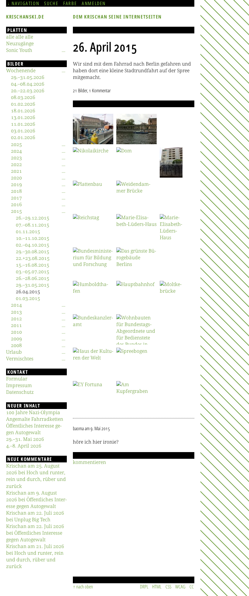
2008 (16, 345)
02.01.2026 (23, 137)
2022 (16, 164)
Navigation (25, 3)
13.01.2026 (23, 117)
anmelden (94, 3)
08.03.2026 (23, 97)
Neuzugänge (20, 43)
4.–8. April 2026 (23, 445)
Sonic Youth (19, 50)
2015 (16, 211)
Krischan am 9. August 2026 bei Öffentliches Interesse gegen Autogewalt (36, 499)
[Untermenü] (63, 50)
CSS (168, 586)
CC (191, 586)
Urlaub (14, 352)
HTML (157, 586)
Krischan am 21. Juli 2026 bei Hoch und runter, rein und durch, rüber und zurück (35, 556)
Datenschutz (20, 392)
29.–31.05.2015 (32, 284)
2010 (16, 332)
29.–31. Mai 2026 (25, 439)
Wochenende (21, 70)
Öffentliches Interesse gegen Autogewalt (34, 429)
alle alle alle (19, 36)
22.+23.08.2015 (32, 258)
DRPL (144, 586)
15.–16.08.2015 (32, 264)
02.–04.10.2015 (32, 244)
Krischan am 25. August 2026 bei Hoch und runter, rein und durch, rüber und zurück (36, 475)
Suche (51, 3)
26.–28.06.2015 (32, 278)
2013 (16, 311)
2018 (16, 191)
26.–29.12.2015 (32, 217)
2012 (16, 318)
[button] (93, 129)
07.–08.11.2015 (32, 224)
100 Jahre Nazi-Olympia (33, 412)
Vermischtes (19, 358)
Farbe (70, 3)
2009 (16, 338)
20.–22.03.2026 (27, 90)
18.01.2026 (23, 110)
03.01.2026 (23, 130)
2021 (16, 171)
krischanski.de (25, 16)
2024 (16, 151)
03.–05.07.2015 (32, 271)
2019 (16, 184)
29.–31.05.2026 (27, 77)
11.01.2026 (23, 124)
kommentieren (89, 462)
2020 (16, 177)
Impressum (19, 385)
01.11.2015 (28, 231)
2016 (16, 204)
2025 (16, 144)
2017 (16, 197)
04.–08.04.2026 (27, 83)
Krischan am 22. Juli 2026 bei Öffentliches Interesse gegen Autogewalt (35, 533)
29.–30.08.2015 (32, 251)
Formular (16, 378)
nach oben (84, 586)
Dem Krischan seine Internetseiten (117, 16)
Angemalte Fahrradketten (34, 419)
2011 (16, 325)
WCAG (180, 586)
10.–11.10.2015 (32, 238)
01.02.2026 (23, 103)
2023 (16, 157)
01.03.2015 (28, 298)
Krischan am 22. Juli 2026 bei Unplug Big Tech (35, 516)
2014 (16, 304)
